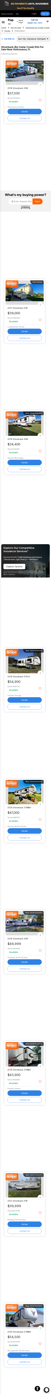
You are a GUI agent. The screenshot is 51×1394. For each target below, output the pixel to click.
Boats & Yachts (7, 14)
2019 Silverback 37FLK (18, 676)
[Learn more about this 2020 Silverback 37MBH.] (25, 792)
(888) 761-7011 (34, 23)
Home (3, 28)
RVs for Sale (16, 28)
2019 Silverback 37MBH (19, 1070)
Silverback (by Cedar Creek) (38, 28)
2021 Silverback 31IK (17, 308)
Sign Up (45, 14)
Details (24, 111)
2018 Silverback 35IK (17, 88)
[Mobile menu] (3, 21)
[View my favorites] (47, 21)
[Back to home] (10, 21)
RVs (17, 14)
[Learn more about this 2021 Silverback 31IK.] (25, 292)
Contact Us (24, 118)
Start (37, 201)
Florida (7, 31)
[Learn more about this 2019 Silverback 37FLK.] (25, 661)
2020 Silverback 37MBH (19, 807)
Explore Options (14, 566)
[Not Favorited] (40, 100)
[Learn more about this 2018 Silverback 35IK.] (25, 73)
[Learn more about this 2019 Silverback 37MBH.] (25, 1054)
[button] (37, 1388)
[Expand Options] (40, 84)
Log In (34, 14)
